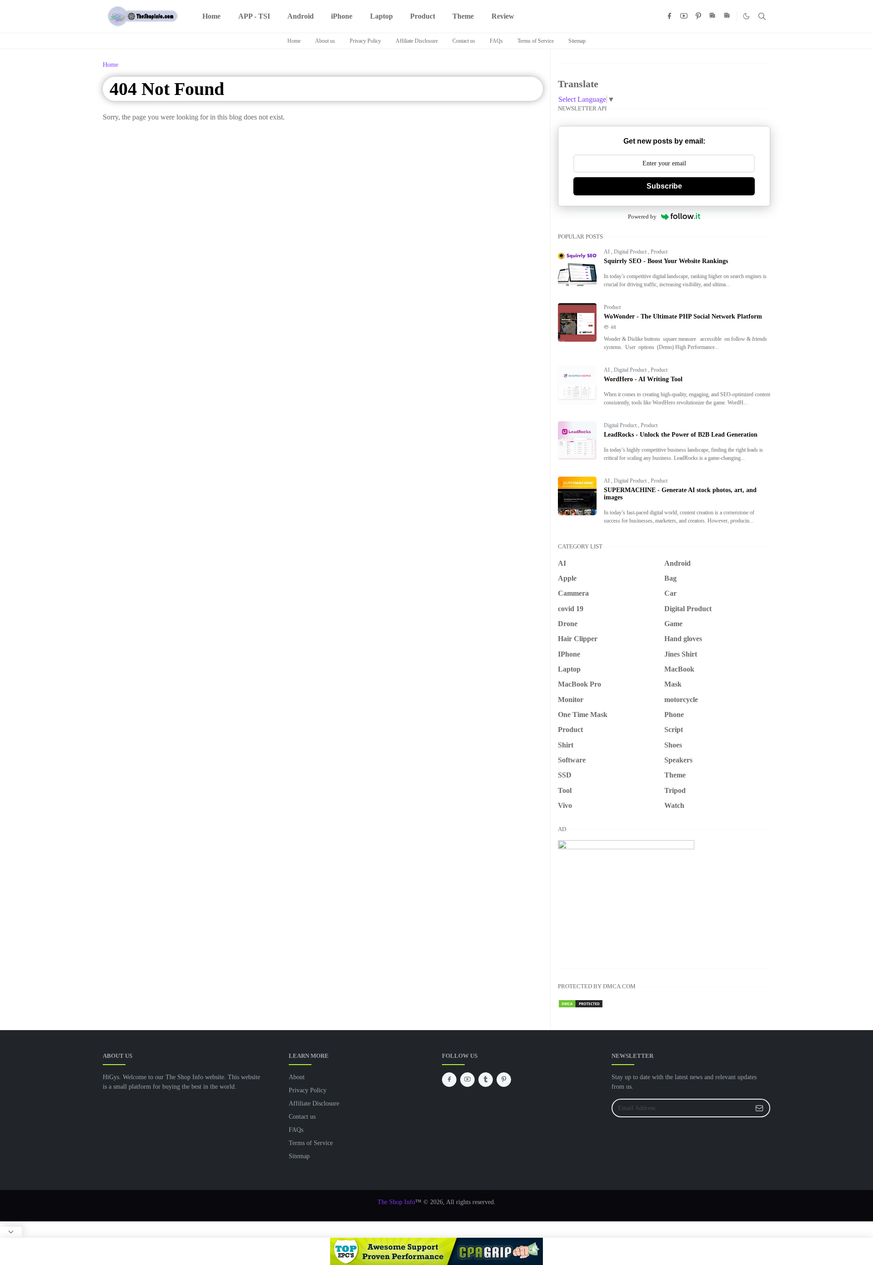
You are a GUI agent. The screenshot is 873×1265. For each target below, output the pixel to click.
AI (607, 252)
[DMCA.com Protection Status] (580, 1002)
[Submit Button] (759, 1108)
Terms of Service (535, 41)
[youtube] (684, 16)
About (297, 1077)
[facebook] (669, 16)
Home (294, 41)
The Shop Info (396, 1202)
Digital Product (631, 252)
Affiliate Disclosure (417, 41)
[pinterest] (698, 16)
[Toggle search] (762, 16)
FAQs (496, 41)
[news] (713, 16)
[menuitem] (211, 16)
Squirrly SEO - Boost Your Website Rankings (666, 261)
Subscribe (664, 186)
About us (325, 41)
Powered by (642, 216)
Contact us (463, 41)
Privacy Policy (365, 41)
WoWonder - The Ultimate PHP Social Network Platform (683, 316)
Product (659, 252)
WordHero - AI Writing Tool (643, 379)
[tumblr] (485, 1079)
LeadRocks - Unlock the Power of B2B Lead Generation (681, 434)
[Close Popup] (11, 1232)
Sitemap (577, 41)
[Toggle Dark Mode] (746, 16)
